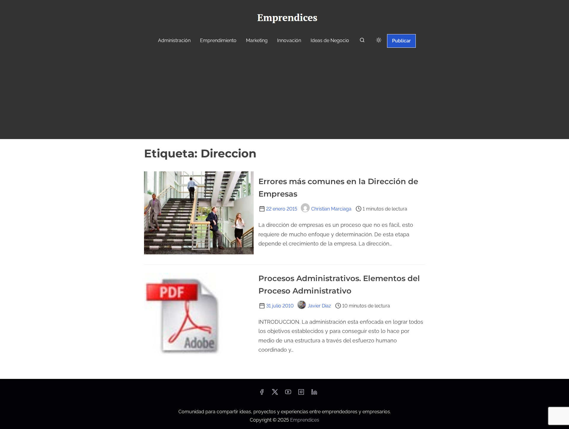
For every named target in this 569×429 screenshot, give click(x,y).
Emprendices (304, 420)
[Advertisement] (284, 94)
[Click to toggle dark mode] (378, 40)
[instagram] (301, 394)
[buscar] (362, 41)
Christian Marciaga (331, 209)
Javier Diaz (319, 306)
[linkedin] (314, 394)
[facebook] (262, 394)
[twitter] (275, 394)
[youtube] (288, 394)
